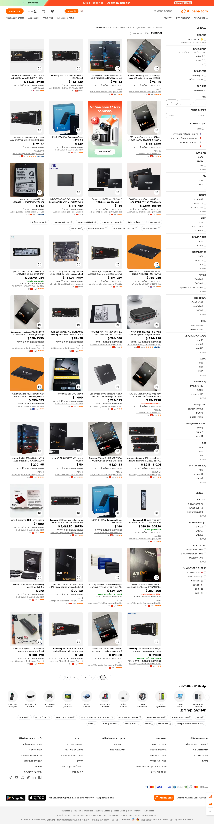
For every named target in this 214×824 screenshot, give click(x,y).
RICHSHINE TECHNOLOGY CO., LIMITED (27, 286)
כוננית (90, 724)
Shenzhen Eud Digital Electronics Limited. (66, 284)
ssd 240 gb (75, 229)
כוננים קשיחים (131, 724)
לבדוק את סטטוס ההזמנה (31, 755)
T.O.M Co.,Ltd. (38, 88)
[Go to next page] (62, 677)
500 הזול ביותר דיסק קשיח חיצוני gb (95, 717)
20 (68, 677)
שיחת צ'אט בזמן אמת (74, 750)
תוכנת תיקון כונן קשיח (111, 222)
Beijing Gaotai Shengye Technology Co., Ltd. (27, 153)
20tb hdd (23, 717)
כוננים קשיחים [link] (102, 27)
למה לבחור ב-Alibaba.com (196, 744)
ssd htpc (153, 222)
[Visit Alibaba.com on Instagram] (22, 777)
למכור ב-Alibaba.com (32, 744)
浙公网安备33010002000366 (154, 819)
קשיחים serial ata (150, 229)
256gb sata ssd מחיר (155, 717)
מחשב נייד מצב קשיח (64, 717)
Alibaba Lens (192, 798)
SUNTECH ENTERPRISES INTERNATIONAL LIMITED (66, 88)
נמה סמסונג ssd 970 (96, 229)
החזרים (80, 761)
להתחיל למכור (35, 750)
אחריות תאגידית (201, 755)
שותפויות (38, 766)
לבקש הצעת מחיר (117, 750)
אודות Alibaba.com (199, 738)
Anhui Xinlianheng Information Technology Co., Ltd (105, 284)
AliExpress (65, 811)
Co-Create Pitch (200, 750)
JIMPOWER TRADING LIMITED (69, 150)
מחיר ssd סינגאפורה (61, 222)
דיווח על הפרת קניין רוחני (72, 766)
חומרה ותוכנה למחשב (122, 27)
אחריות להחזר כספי (158, 750)
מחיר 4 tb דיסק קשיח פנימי (124, 229)
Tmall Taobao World (92, 811)
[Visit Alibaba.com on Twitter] (28, 777)
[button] (81, 11)
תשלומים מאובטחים (158, 744)
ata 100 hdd (163, 724)
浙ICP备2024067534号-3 (181, 819)
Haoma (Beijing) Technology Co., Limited (105, 212)
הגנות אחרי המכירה (158, 761)
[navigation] (186, 353)
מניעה (147, 724)
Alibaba (159, 27)
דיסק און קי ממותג (109, 724)
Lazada (107, 811)
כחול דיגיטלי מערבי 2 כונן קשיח (189, 724)
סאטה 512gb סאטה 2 (180, 717)
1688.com (77, 811)
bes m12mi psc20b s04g (128, 717)
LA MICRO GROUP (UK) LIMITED (146, 284)
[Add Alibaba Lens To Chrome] (164, 798)
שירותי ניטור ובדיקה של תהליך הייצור (151, 766)
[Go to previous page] (108, 677)
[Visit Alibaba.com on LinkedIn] (34, 777)
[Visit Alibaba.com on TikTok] (11, 777)
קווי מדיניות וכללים (159, 772)
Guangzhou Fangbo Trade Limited (68, 212)
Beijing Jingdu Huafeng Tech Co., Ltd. (27, 212)
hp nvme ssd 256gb (85, 222)
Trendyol (138, 811)
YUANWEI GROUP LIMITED (148, 153)
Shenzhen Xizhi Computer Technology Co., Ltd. (105, 91)
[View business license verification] (133, 819)
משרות (205, 761)
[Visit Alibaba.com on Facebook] (40, 777)
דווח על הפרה (77, 772)
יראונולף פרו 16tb (135, 222)
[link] (210, 796)
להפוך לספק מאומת (33, 761)
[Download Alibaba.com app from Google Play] (15, 798)
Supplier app (103, 798)
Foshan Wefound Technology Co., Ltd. (105, 344)
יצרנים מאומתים (118, 744)
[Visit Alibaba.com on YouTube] (16, 777)
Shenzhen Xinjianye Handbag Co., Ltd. (144, 344)
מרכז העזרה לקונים (75, 744)
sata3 (199, 717)
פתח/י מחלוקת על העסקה (72, 755)
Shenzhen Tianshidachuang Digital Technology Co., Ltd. (144, 212)
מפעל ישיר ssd (41, 717)
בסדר (171, 102)
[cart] (43, 11)
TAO (130, 811)
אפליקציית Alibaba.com (60, 798)
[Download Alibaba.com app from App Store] (37, 798)
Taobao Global (119, 811)
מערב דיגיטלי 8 (38, 222)
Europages (149, 811)
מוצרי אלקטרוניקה (143, 27)
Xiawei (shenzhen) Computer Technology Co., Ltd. (144, 91)
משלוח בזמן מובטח (158, 755)
